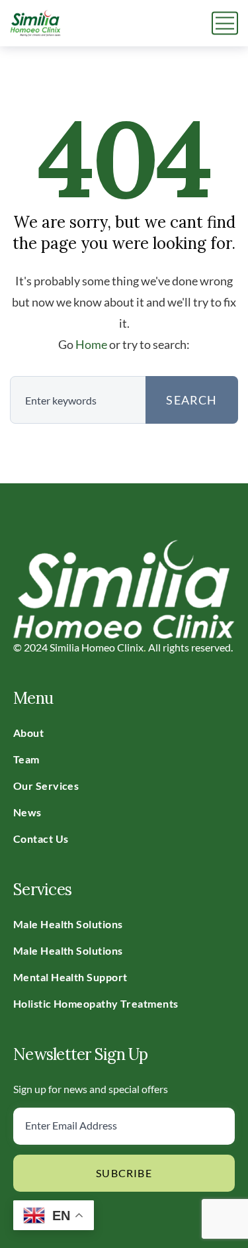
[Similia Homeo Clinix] (35, 23)
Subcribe (124, 1173)
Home (91, 344)
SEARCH (191, 400)
